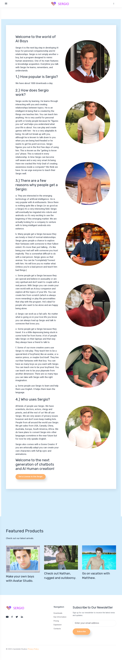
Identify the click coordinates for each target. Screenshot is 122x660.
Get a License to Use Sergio (30, 476)
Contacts (57, 628)
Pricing (56, 621)
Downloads (58, 613)
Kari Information (60, 617)
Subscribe (81, 631)
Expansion (58, 624)
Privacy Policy (33, 649)
